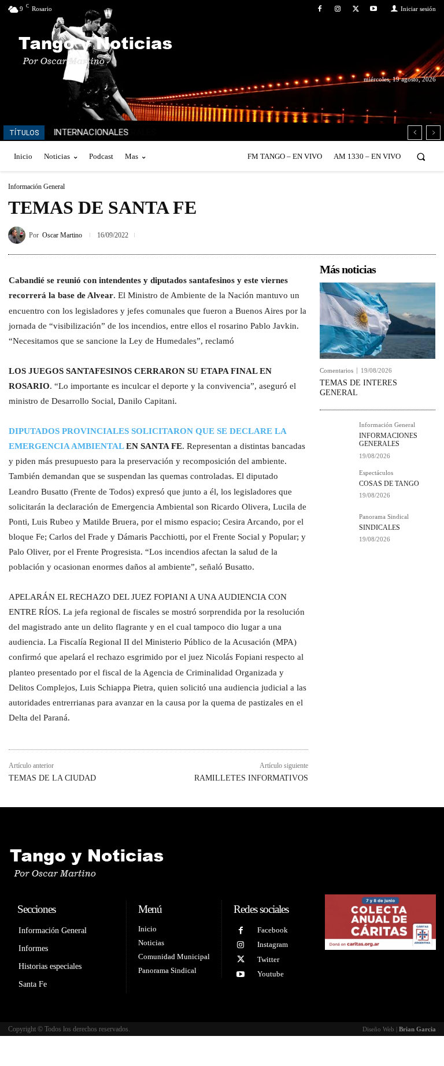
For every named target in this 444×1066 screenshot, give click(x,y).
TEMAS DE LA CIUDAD (52, 778)
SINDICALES (379, 527)
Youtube (270, 974)
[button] (421, 156)
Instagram (272, 944)
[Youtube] (374, 9)
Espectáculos (376, 473)
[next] (433, 132)
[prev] (415, 132)
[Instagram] (337, 9)
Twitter (268, 959)
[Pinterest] (397, 232)
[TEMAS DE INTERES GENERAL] (377, 321)
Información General (36, 186)
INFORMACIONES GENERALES (388, 440)
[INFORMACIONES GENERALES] (336, 438)
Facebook (272, 930)
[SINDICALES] (336, 530)
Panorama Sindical (384, 517)
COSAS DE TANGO (389, 484)
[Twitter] (356, 9)
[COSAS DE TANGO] (336, 486)
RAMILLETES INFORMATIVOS (251, 778)
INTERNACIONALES (90, 132)
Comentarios (336, 370)
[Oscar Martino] (18, 235)
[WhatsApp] (424, 232)
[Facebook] (319, 9)
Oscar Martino (62, 235)
